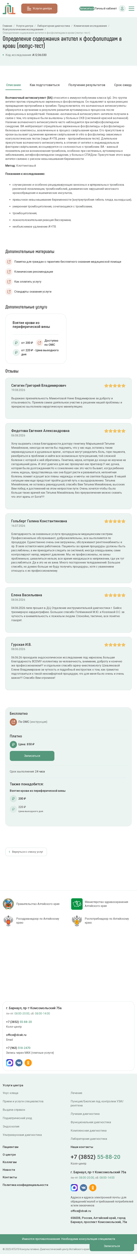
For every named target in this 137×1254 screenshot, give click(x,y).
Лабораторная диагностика (89, 1138)
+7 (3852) (19, 1022)
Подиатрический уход (17, 1118)
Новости (9, 1169)
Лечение (76, 1093)
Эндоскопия (11, 1126)
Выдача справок (14, 1109)
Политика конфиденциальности (25, 1184)
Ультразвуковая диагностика (22, 1135)
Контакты (10, 1177)
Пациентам (10, 1147)
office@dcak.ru (16, 1035)
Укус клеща (10, 1093)
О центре (9, 1154)
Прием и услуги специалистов (23, 1101)
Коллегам (10, 1162)
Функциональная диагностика (91, 1122)
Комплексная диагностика (88, 1130)
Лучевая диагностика (85, 1114)
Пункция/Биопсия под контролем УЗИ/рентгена (97, 1103)
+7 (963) (18, 1048)
